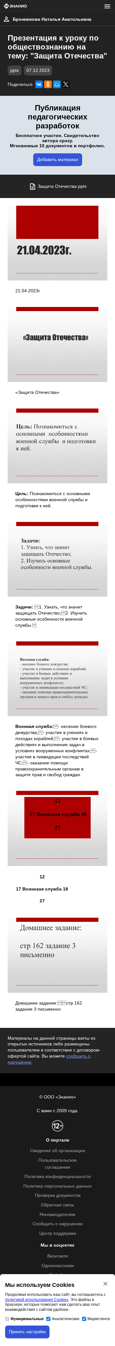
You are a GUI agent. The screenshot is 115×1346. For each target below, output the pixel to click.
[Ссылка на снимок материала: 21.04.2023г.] (57, 243)
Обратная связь (57, 1205)
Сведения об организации (57, 1150)
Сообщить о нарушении (58, 1223)
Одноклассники (58, 1265)
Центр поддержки (57, 1233)
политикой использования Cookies (36, 1299)
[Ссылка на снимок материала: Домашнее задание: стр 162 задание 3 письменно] (57, 955)
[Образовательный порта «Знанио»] (15, 7)
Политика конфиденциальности (57, 1176)
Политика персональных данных (57, 1186)
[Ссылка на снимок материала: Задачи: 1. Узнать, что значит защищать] (57, 559)
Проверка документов (57, 1195)
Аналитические (66, 1319)
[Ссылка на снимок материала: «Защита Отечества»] (57, 344)
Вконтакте (57, 1256)
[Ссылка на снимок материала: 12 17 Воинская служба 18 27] (57, 828)
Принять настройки (27, 1331)
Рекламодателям (57, 1214)
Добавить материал (57, 159)
